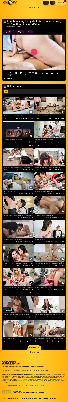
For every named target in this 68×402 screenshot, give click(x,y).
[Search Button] (53, 2)
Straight (18, 26)
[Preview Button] (31, 112)
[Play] (34, 52)
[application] (34, 52)
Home (9, 26)
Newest (13, 26)
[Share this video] (42, 73)
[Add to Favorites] (36, 73)
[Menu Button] (46, 2)
